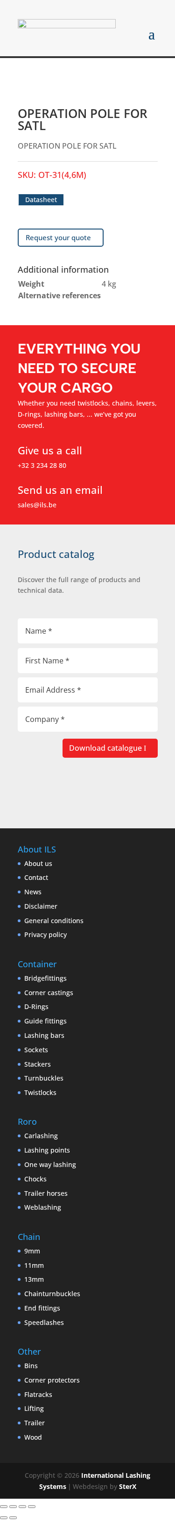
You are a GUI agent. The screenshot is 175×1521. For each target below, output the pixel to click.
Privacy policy (45, 934)
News (33, 891)
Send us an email (60, 490)
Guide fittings (45, 1020)
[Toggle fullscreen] (13, 1506)
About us (38, 863)
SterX (127, 1486)
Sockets (36, 1049)
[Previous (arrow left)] (3, 1517)
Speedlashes (44, 1322)
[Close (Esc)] (31, 1506)
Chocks (35, 1178)
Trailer (34, 1422)
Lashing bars (44, 1035)
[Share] (22, 1506)
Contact (36, 877)
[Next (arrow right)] (13, 1517)
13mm (34, 1279)
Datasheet (41, 199)
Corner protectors (52, 1380)
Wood (33, 1437)
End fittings (42, 1308)
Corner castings (48, 992)
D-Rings (36, 1006)
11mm (34, 1265)
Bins (31, 1365)
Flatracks (38, 1394)
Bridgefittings (45, 978)
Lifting (34, 1408)
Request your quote (58, 237)
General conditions (54, 920)
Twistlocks (40, 1092)
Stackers (37, 1064)
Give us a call (50, 450)
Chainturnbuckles (52, 1293)
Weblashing (42, 1207)
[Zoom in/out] (3, 1506)
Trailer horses (46, 1193)
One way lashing (50, 1164)
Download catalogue (105, 748)
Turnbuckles (43, 1078)
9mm (32, 1250)
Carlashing (41, 1135)
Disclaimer (40, 906)
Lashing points (47, 1150)
